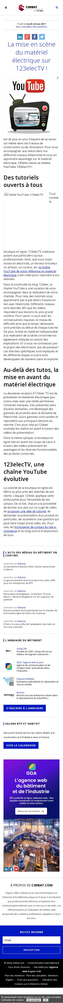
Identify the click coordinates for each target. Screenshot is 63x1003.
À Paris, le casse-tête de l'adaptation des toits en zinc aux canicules (29, 624)
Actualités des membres (34, 26)
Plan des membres (15, 975)
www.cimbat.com (15, 962)
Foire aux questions (27, 979)
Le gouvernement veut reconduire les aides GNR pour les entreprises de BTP (29, 580)
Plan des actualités (36, 975)
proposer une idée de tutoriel (26, 511)
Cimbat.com (41, 885)
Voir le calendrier (21, 745)
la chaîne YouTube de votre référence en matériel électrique (30, 271)
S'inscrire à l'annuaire (24, 708)
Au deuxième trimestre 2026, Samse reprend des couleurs (29, 566)
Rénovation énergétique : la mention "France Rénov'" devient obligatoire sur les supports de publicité (29, 595)
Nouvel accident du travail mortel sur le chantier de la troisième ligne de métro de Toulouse (30, 610)
